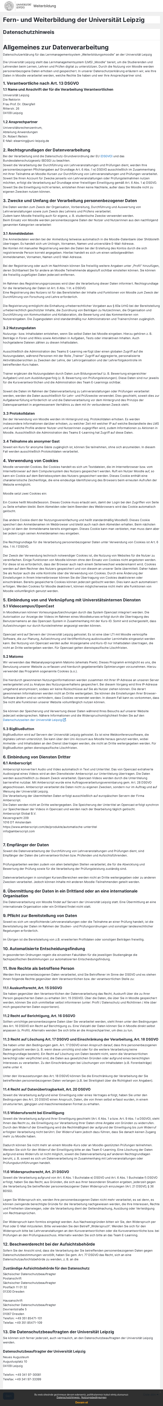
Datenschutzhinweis (68, 1397)
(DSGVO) (106, 156)
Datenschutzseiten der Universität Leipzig (32, 720)
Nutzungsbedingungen (94, 1397)
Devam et (81, 1402)
